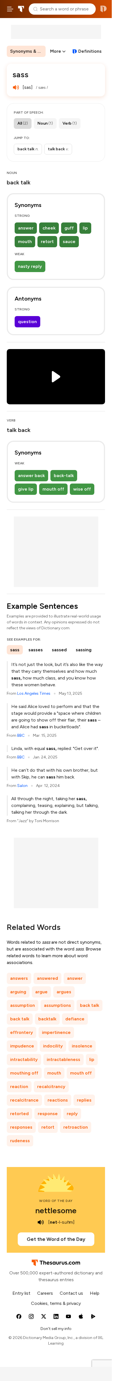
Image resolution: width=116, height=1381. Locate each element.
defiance (74, 1019)
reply (72, 1113)
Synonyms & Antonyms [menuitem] (28, 51)
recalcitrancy (51, 1086)
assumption (22, 1005)
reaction (19, 1086)
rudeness (20, 1140)
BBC (20, 735)
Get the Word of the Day (56, 1239)
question (27, 321)
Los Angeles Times (33, 693)
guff (69, 228)
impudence (22, 1046)
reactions (58, 1100)
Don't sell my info (56, 1328)
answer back (31, 475)
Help (94, 1293)
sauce (69, 241)
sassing (84, 649)
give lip (26, 489)
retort (47, 241)
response (48, 1113)
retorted (19, 1113)
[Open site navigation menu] (10, 9)
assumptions (57, 1005)
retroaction (75, 1127)
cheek (49, 228)
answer (26, 228)
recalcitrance (24, 1100)
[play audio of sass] (15, 87)
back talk (89, 1005)
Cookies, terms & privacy (56, 1303)
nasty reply (30, 266)
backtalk (47, 1019)
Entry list (21, 1293)
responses (21, 1127)
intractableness (63, 1059)
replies (84, 1100)
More (55, 51)
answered (47, 978)
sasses (35, 649)
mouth (25, 241)
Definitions (90, 51)
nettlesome (56, 1210)
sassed (59, 649)
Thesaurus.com (21, 9)
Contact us (71, 1293)
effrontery (21, 1032)
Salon (22, 785)
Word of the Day (56, 1201)
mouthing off (24, 1073)
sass (14, 649)
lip (85, 228)
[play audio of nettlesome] (40, 1222)
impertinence (56, 1032)
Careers (45, 1293)
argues (64, 991)
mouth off (53, 489)
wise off (82, 489)
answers (19, 978)
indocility (53, 1046)
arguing (18, 991)
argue (41, 991)
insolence (82, 1046)
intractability (24, 1059)
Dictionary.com (103, 9)
